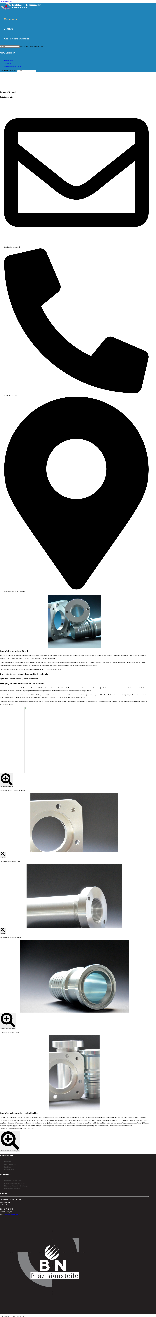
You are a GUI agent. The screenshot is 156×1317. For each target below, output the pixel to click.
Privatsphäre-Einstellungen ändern (14, 1183)
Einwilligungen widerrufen (12, 1188)
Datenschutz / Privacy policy (12, 1180)
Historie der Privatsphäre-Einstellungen (16, 1186)
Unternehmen (8, 60)
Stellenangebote (9, 1170)
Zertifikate (7, 63)
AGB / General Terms (10, 1164)
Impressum (7, 1162)
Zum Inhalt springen (6, 1)
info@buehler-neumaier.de (12, 1214)
